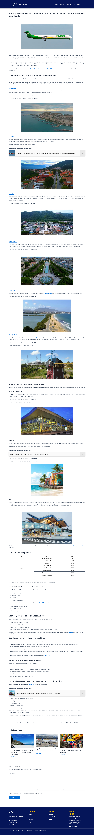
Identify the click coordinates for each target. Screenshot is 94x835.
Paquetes (68, 4)
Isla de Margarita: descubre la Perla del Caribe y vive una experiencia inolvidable (22, 752)
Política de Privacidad (27, 830)
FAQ (74, 4)
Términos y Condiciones (40, 830)
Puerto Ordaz (14, 335)
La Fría (11, 194)
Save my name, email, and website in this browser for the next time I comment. (27, 793)
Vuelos (56, 4)
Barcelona (12, 88)
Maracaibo (13, 242)
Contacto (79, 4)
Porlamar (12, 290)
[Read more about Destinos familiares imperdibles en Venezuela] (71, 741)
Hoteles (62, 4)
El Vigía (11, 137)
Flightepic (23, 4)
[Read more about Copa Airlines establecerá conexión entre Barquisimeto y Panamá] (47, 740)
